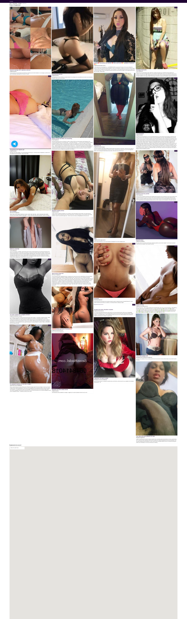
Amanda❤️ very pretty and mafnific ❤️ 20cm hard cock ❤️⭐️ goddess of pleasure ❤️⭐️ (114, 63)
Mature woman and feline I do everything (62, 138)
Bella (95, 238)
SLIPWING (11, 1)
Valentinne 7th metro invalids (101, 378)
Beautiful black (139, 240)
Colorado (19, 3)
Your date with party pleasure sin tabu (145, 436)
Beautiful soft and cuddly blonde (60, 389)
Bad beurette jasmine (57, 74)
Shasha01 (96, 298)
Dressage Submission (141, 69)
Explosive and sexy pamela (142, 193)
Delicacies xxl (97, 145)
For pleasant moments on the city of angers (20, 384)
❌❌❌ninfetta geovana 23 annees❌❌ (62, 329)
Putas (10, 3)
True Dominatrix (140, 133)
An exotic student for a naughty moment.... (20, 314)
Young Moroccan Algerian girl (17, 149)
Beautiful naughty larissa (58, 210)
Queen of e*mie (140, 304)
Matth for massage (14, 248)
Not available (13, 211)
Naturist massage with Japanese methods (20, 70)
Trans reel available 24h (142, 356)
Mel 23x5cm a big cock (58, 273)
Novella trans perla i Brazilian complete (103, 309)
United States (15, 3)
